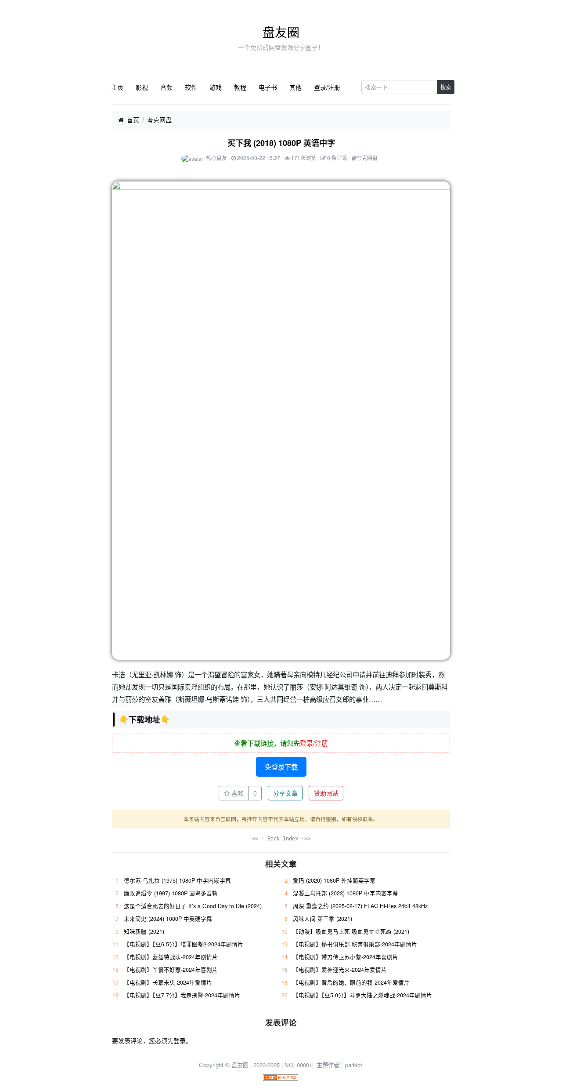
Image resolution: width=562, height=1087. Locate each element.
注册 (321, 743)
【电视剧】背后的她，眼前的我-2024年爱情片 (351, 982)
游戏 (215, 87)
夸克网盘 (159, 119)
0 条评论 (337, 157)
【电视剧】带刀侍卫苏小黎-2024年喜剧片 (345, 957)
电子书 (268, 87)
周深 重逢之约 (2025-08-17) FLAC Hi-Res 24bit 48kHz (360, 906)
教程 (240, 87)
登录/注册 (327, 87)
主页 (117, 87)
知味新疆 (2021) (144, 931)
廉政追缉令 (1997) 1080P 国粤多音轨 (171, 893)
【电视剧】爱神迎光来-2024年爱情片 (340, 970)
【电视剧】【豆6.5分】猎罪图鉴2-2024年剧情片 (183, 944)
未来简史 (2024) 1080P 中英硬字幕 (168, 919)
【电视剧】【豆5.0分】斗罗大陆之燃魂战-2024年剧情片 (362, 995)
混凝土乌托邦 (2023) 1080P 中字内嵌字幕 (345, 893)
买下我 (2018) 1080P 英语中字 (281, 143)
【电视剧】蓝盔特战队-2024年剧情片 (171, 957)
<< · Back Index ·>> (281, 839)
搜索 (445, 87)
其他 (295, 87)
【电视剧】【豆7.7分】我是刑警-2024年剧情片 (182, 995)
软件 (191, 87)
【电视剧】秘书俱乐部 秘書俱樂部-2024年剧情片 (355, 944)
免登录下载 (281, 766)
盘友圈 (281, 31)
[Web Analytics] (280, 1076)
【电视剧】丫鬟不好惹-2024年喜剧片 (171, 970)
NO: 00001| (300, 1065)
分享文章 (285, 793)
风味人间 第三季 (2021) (322, 919)
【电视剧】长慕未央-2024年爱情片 (168, 982)
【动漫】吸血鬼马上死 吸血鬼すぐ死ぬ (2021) (351, 931)
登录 (306, 743)
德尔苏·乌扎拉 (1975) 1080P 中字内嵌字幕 (177, 880)
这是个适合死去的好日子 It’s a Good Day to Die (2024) (193, 906)
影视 (142, 87)
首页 (133, 119)
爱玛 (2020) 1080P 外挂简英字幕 (334, 880)
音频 (166, 87)
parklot (353, 1065)
